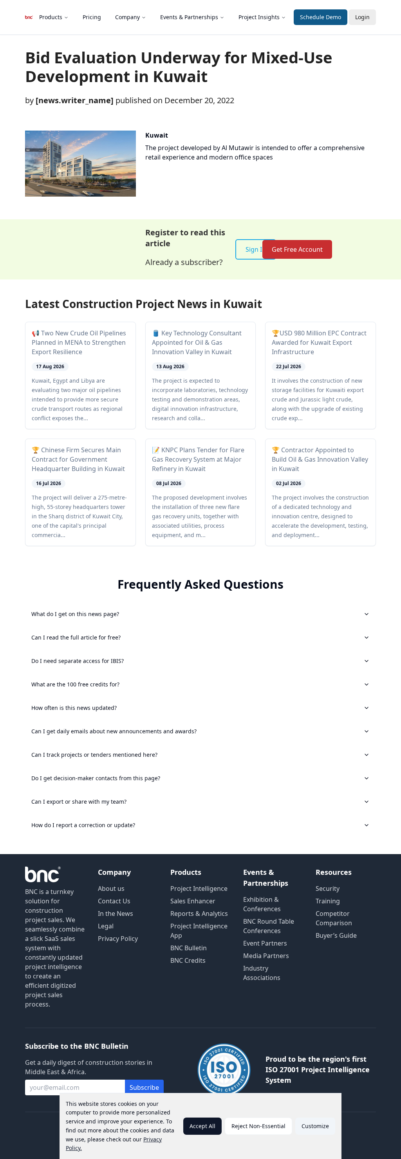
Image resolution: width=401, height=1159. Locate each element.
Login (362, 17)
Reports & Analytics (199, 913)
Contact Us (114, 901)
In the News (115, 913)
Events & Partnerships (189, 17)
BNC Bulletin (188, 948)
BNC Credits (188, 960)
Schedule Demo (320, 17)
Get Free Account (297, 249)
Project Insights (259, 17)
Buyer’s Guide (336, 935)
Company (127, 17)
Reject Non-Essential (258, 1126)
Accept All (202, 1126)
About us (111, 888)
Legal (106, 926)
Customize (315, 1126)
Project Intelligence (199, 888)
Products (50, 17)
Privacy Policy (118, 938)
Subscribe (144, 1087)
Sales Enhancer (192, 901)
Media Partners (266, 955)
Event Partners (265, 943)
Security (328, 888)
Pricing (92, 17)
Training (328, 901)
